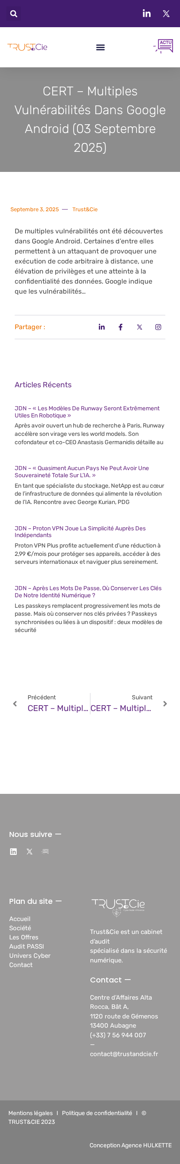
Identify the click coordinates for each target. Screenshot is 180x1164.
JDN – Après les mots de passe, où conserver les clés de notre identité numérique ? (88, 592)
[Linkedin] (13, 852)
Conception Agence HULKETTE (131, 1145)
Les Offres (24, 937)
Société (20, 928)
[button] (13, 13)
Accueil (20, 919)
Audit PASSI (26, 946)
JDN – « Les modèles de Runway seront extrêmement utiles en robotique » (87, 412)
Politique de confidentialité (97, 1113)
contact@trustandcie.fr (124, 1054)
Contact (21, 965)
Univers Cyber (30, 955)
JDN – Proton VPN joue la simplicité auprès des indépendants (80, 532)
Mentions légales (30, 1113)
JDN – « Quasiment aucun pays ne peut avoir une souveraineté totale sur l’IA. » (82, 472)
